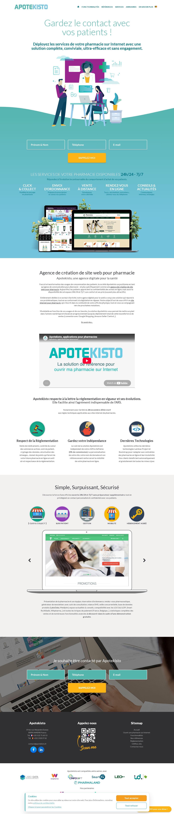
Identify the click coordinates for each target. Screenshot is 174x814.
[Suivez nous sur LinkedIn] (41, 750)
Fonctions (90, 7)
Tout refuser (131, 805)
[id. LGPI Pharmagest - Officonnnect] (140, 777)
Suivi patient (62, 523)
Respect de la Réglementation (37, 441)
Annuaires (131, 7)
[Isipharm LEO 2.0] (119, 777)
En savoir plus (146, 7)
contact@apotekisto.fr (37, 744)
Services (119, 7)
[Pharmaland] (87, 782)
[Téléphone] (87, 739)
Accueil (137, 730)
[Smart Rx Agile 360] (98, 777)
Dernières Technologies (136, 441)
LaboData (54, 607)
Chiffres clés (137, 744)
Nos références (137, 738)
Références (107, 7)
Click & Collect (37, 523)
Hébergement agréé (137, 523)
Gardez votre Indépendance (87, 441)
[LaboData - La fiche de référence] (29, 777)
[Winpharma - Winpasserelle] (54, 777)
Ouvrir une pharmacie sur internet (136, 732)
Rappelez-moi (87, 157)
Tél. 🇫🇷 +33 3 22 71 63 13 (37, 735)
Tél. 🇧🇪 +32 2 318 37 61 (37, 738)
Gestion (87, 523)
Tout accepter (131, 798)
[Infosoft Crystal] (75, 777)
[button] (87, 322)
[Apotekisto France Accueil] (78, 6)
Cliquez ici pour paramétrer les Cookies (44, 807)
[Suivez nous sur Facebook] (33, 750)
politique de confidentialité (43, 803)
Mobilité (112, 523)
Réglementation (136, 741)
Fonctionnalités (137, 735)
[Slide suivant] (87, 561)
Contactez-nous (136, 746)
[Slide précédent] (29, 560)
